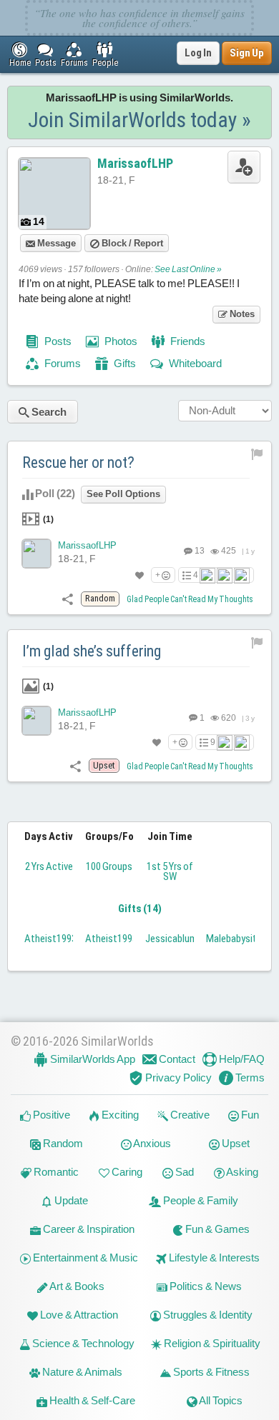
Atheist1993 (50, 938)
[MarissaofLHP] (36, 553)
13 (199, 551)
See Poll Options (123, 494)
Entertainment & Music (84, 1257)
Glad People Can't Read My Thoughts (190, 599)
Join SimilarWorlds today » (139, 119)
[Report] (257, 454)
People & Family (199, 1200)
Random (62, 1143)
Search (48, 412)
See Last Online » (188, 269)
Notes (241, 314)
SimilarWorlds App (91, 1059)
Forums (61, 363)
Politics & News (204, 1286)
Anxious (151, 1143)
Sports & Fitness (210, 1372)
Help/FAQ (241, 1059)
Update (70, 1200)
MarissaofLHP (135, 163)
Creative (189, 1115)
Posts (57, 341)
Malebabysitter (237, 938)
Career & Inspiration (87, 1229)
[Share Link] (68, 598)
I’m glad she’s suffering (91, 651)
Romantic (55, 1172)
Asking (241, 1172)
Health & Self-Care (91, 1400)
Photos (119, 341)
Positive (50, 1115)
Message (55, 243)
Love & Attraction (78, 1315)
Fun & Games (216, 1229)
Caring (125, 1172)
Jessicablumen (176, 938)
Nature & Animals (81, 1372)
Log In (198, 52)
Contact (176, 1059)
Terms (249, 1077)
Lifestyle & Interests (213, 1257)
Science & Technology (82, 1343)
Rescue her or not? (78, 462)
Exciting (119, 1115)
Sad (183, 1172)
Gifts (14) (140, 908)
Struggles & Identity (207, 1315)
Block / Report (131, 243)
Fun (249, 1115)
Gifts (124, 363)
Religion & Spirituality (211, 1343)
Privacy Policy (177, 1077)
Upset (235, 1143)
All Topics (220, 1400)
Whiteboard (194, 363)
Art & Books (76, 1286)
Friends (186, 341)
